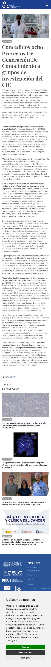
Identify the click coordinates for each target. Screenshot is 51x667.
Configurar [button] (25, 658)
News (30, 584)
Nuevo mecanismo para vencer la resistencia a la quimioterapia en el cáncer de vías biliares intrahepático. (24, 425)
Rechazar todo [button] (25, 652)
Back (9, 384)
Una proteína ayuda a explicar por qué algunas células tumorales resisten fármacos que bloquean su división (24, 465)
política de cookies (27, 624)
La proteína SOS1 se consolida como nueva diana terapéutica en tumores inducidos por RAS (24, 503)
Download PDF (9, 377)
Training (31, 575)
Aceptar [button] (25, 647)
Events (30, 579)
